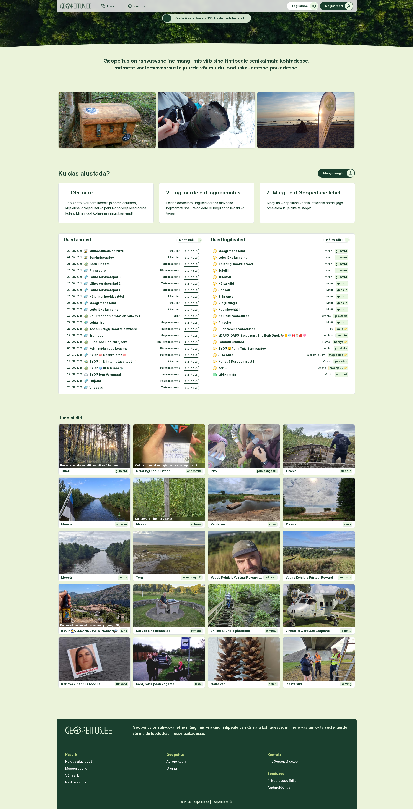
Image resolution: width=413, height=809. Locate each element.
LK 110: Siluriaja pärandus (230, 631)
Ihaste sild (294, 684)
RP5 (214, 471)
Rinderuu (218, 524)
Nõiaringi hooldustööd (153, 471)
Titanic (291, 471)
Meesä (66, 524)
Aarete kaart (176, 761)
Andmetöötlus (279, 787)
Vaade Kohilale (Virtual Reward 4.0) (236, 577)
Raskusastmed (76, 782)
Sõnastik (72, 775)
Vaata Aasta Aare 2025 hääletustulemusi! (209, 18)
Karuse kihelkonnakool (153, 631)
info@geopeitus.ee (283, 761)
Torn (139, 577)
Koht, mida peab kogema (155, 684)
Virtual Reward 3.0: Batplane (308, 631)
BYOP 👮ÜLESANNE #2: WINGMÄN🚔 (89, 631)
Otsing (171, 768)
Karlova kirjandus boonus (81, 684)
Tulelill (66, 471)
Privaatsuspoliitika (282, 780)
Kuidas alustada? (79, 761)
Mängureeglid (76, 768)
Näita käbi (218, 684)
